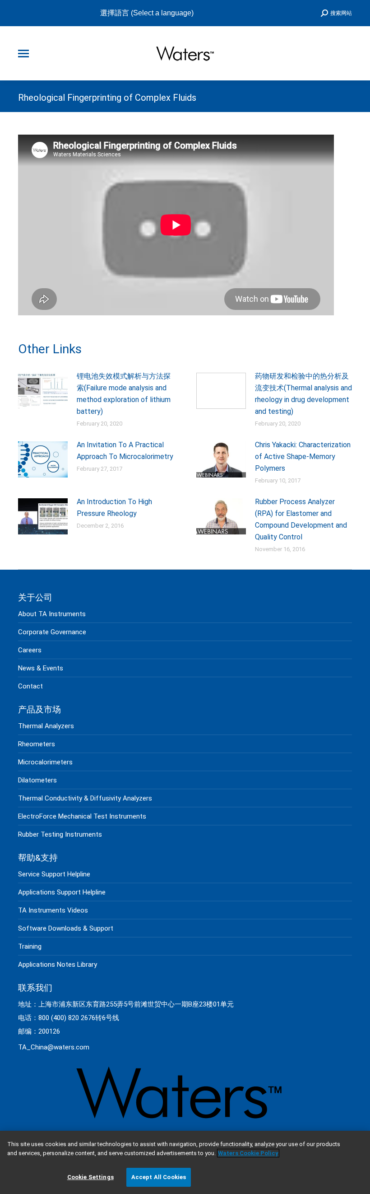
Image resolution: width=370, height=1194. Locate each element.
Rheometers (36, 744)
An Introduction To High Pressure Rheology (114, 507)
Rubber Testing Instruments (60, 834)
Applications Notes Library (57, 964)
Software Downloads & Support (65, 928)
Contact (30, 686)
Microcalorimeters (45, 762)
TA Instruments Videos (53, 910)
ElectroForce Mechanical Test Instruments (82, 816)
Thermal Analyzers (46, 726)
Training (30, 946)
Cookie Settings (90, 1177)
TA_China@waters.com (53, 1047)
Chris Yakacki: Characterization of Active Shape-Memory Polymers (303, 456)
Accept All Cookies (158, 1177)
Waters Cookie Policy (248, 1153)
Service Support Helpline (54, 874)
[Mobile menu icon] (23, 53)
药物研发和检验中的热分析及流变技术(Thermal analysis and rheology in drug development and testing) (303, 394)
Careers (30, 650)
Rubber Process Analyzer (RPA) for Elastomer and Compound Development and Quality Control (301, 519)
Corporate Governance (52, 632)
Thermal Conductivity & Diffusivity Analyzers (85, 798)
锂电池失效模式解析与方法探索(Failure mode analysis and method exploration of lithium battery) (124, 394)
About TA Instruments (52, 614)
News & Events (40, 668)
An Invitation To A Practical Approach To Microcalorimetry (125, 450)
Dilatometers (37, 780)
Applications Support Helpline (62, 892)
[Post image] (43, 391)
